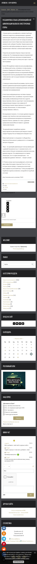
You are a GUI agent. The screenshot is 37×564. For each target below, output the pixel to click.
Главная (3, 9)
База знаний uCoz (18, 515)
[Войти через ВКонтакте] (7, 205)
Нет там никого (9, 410)
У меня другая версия (11, 414)
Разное (5, 286)
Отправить (7, 225)
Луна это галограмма (11, 412)
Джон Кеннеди (7, 291)
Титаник (5, 297)
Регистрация (16, 248)
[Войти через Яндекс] (7, 208)
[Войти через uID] (7, 203)
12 (31, 347)
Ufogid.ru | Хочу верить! (9, 3)
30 (18, 357)
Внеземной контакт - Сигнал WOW (18, 512)
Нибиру (5, 293)
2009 (8, 9)
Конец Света (6, 306)
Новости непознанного (11, 183)
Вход (22, 248)
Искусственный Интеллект (10, 288)
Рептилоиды (6, 304)
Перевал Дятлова (8, 295)
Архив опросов (15, 422)
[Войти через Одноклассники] (7, 211)
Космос (5, 284)
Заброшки (6, 308)
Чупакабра (6, 299)
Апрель (13, 9)
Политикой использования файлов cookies (17, 558)
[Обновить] (33, 467)
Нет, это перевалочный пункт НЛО (14, 407)
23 (18, 354)
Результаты (6, 422)
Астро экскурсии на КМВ (18, 510)
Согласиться (18, 562)
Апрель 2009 (18, 338)
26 (17, 9)
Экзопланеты (7, 302)
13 (5, 350)
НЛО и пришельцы (8, 282)
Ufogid (6, 187)
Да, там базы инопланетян (12, 405)
